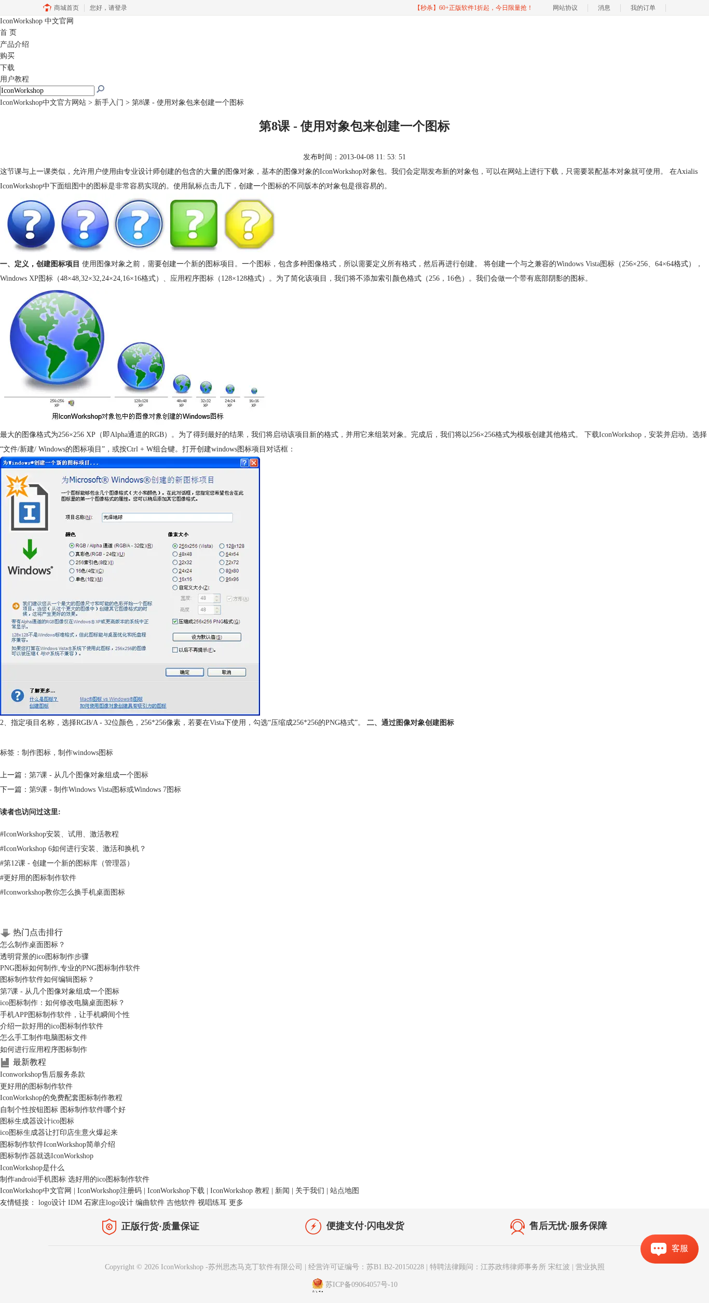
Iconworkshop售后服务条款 (42, 1074)
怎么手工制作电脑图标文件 (43, 1037)
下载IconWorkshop (613, 434)
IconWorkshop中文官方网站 (43, 102)
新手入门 (109, 102)
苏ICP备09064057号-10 (361, 1285)
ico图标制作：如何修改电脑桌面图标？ (62, 1003)
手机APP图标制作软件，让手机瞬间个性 (65, 1015)
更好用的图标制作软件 (38, 878)
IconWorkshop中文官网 (36, 1191)
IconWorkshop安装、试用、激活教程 (59, 834)
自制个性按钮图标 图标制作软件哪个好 (63, 1110)
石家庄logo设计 (108, 1202)
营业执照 (590, 1267)
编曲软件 (150, 1202)
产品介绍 (14, 44)
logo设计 (52, 1202)
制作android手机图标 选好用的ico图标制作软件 (74, 1179)
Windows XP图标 (26, 278)
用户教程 (14, 79)
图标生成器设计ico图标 (37, 1121)
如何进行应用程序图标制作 (43, 1049)
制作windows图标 (85, 753)
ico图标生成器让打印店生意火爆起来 (59, 1132)
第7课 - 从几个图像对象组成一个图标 (88, 775)
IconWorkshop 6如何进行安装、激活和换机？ (73, 849)
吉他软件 (181, 1202)
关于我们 (309, 1191)
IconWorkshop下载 (175, 1191)
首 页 (8, 32)
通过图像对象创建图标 (417, 722)
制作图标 (36, 753)
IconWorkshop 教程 (239, 1191)
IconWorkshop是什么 (32, 1168)
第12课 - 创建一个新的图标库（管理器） (67, 863)
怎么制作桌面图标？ (32, 945)
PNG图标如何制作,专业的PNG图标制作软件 (70, 968)
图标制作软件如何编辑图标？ (47, 979)
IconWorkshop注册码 (109, 1191)
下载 (7, 68)
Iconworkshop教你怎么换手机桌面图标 (62, 892)
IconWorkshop (37, 21)
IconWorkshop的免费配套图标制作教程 (61, 1098)
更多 (236, 1202)
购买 (7, 56)
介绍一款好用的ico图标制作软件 (51, 1026)
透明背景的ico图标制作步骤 (44, 957)
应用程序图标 (192, 278)
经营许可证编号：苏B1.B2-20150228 (366, 1267)
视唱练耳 (212, 1202)
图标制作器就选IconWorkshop (46, 1156)
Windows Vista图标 (585, 264)
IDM (75, 1202)
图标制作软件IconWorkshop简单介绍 (57, 1144)
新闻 (282, 1191)
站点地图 (344, 1191)
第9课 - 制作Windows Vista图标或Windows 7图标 (105, 789)
